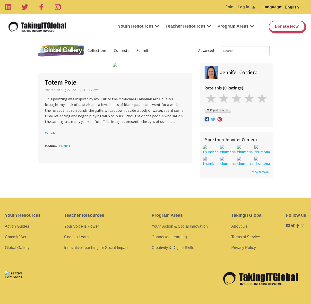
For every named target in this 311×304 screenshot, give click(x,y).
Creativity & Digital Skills (173, 248)
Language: (272, 7)
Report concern (219, 110)
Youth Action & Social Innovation (180, 226)
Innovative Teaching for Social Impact (96, 248)
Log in (243, 7)
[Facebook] (41, 7)
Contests (121, 50)
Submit (143, 50)
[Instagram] (57, 7)
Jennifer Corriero (239, 72)
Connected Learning (169, 237)
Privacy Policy (243, 248)
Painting (64, 146)
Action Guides (17, 226)
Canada (50, 133)
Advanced (206, 50)
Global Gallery (61, 50)
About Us (239, 226)
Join (229, 7)
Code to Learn (76, 237)
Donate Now (287, 26)
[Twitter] (24, 7)
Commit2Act (15, 237)
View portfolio (260, 171)
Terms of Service (245, 237)
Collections (97, 50)
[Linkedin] (8, 7)
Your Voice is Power (81, 226)
